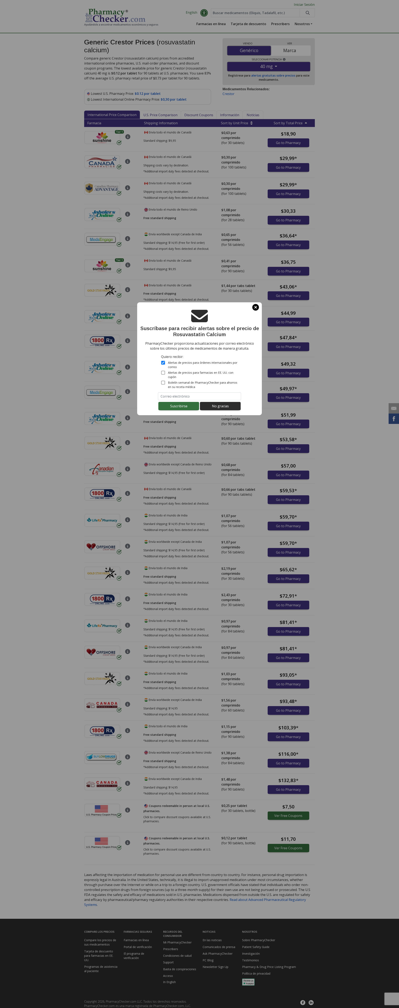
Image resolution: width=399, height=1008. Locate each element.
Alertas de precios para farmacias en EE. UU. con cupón (200, 375)
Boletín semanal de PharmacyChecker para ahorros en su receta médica (202, 385)
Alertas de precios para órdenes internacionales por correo (202, 365)
